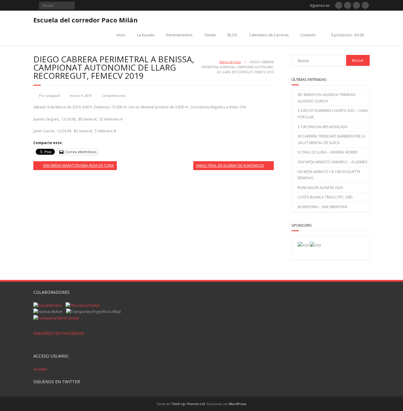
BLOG (232, 34)
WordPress (237, 404)
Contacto (308, 34)
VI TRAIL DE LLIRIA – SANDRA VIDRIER (327, 152)
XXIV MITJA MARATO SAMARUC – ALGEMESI (332, 161)
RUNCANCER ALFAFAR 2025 (320, 187)
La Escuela (145, 34)
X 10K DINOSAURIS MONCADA (323, 126)
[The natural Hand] (82, 305)
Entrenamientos (179, 34)
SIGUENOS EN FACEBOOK (58, 333)
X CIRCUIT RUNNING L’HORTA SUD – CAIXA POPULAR (333, 114)
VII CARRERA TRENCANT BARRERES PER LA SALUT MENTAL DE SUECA (331, 139)
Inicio (121, 34)
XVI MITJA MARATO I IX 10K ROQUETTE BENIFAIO (329, 175)
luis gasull (52, 95)
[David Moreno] (315, 244)
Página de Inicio (230, 62)
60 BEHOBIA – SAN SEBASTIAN (322, 206)
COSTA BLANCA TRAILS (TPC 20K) (325, 197)
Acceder (40, 369)
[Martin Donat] (56, 318)
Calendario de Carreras (269, 34)
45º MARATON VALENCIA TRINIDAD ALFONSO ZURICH (327, 98)
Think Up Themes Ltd (188, 404)
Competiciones (113, 95)
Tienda (210, 34)
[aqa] (303, 244)
